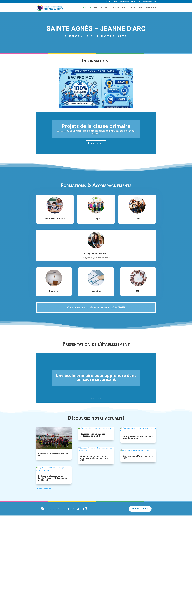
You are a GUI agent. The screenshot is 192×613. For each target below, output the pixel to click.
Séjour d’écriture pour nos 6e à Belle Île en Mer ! (138, 437)
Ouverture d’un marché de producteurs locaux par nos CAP (94, 458)
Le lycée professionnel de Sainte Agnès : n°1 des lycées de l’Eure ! (52, 478)
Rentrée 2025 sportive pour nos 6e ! (53, 454)
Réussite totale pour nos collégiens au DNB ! (92, 435)
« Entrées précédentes (43, 489)
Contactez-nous (140, 509)
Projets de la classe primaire (96, 125)
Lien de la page (96, 143)
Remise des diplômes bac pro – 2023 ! (138, 457)
